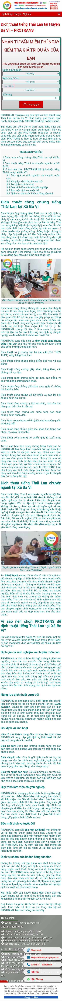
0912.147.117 (35, 964)
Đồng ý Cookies (31, 997)
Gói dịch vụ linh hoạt (20, 184)
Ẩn (40, 151)
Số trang (7, 94)
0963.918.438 (47, 964)
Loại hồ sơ (8, 86)
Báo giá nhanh (36, 950)
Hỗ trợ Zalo (35, 971)
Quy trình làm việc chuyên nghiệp (27, 187)
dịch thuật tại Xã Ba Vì (22, 637)
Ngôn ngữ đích (10, 78)
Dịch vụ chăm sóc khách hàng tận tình (30, 193)
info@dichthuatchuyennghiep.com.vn (45, 957)
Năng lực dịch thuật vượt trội (24, 181)
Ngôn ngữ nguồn (11, 69)
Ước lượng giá (31, 104)
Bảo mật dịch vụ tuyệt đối (22, 190)
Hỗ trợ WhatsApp (37, 979)
